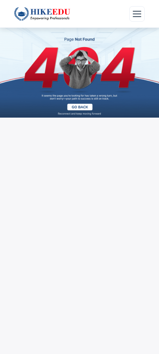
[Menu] (137, 14)
